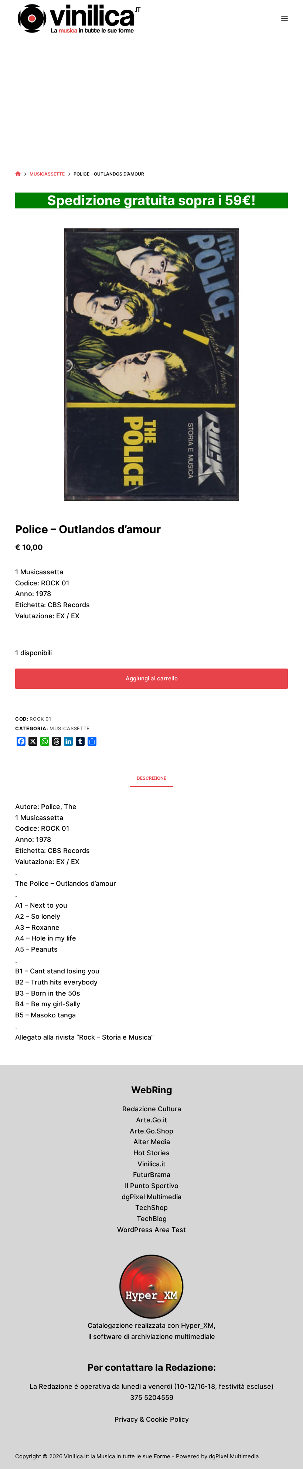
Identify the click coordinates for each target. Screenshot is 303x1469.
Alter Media (151, 1142)
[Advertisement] (151, 92)
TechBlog (152, 1219)
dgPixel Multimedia (151, 1197)
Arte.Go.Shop (151, 1131)
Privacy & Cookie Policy (152, 1419)
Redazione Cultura (151, 1109)
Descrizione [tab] (151, 778)
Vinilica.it (151, 1164)
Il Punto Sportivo (151, 1186)
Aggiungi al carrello (152, 678)
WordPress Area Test (151, 1230)
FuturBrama (151, 1175)
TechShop (151, 1207)
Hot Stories (151, 1153)
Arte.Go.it (151, 1120)
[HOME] (18, 174)
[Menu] (284, 18)
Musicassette (70, 728)
